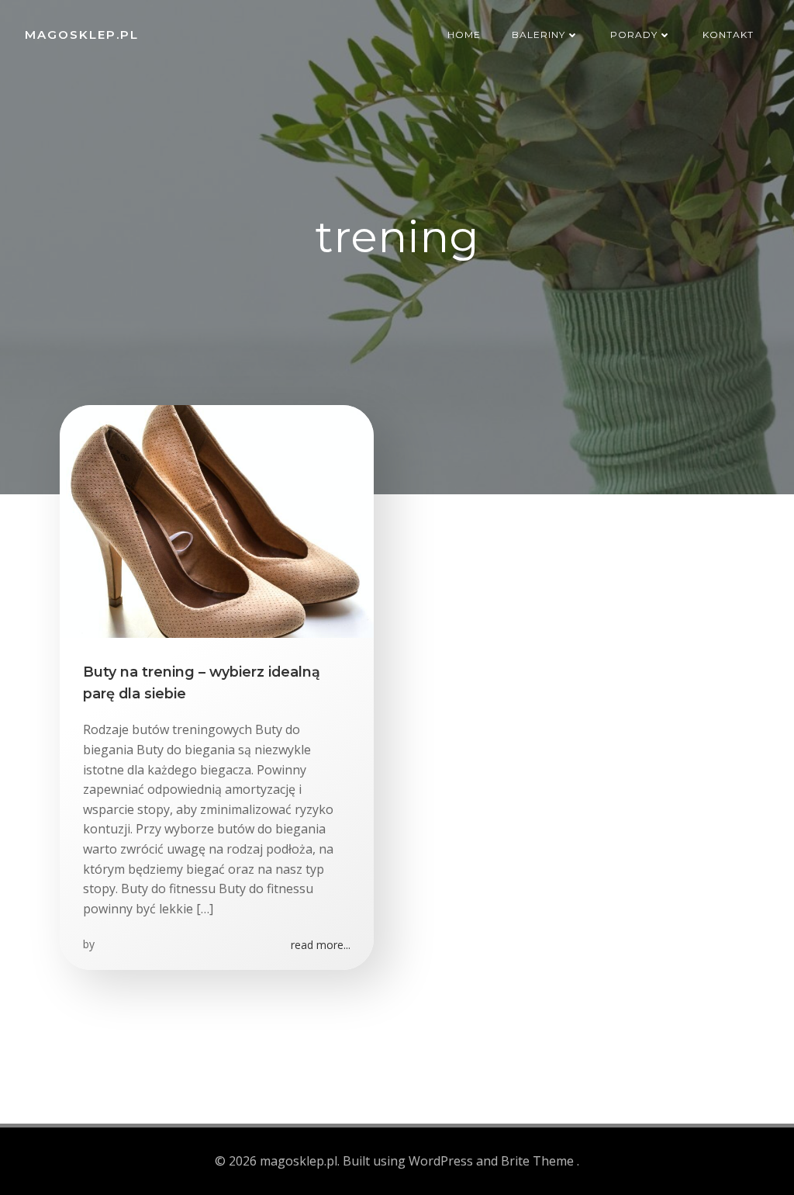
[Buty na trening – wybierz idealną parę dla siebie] (217, 519)
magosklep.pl (82, 34)
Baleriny (538, 34)
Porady (634, 34)
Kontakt (728, 34)
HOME (464, 34)
